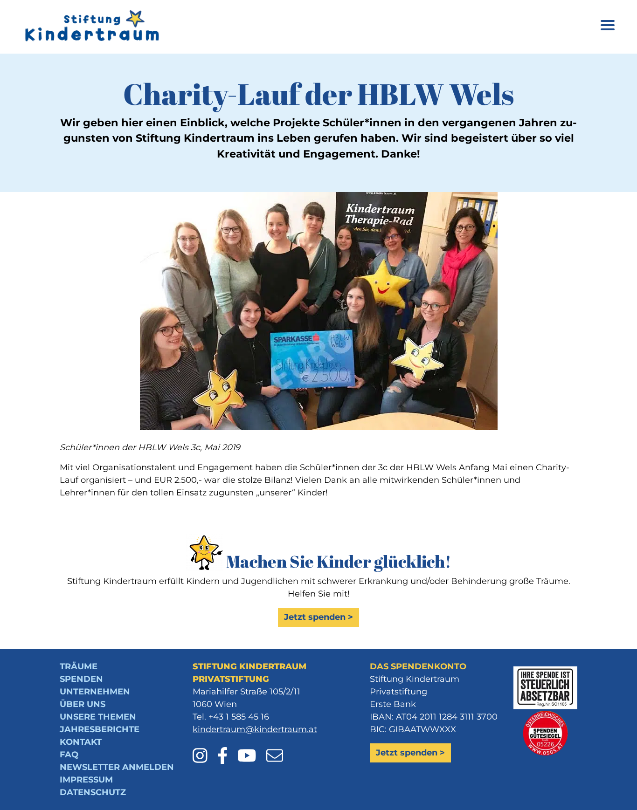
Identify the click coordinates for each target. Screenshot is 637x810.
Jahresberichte (99, 729)
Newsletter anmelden (117, 767)
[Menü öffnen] (608, 27)
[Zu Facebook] (226, 749)
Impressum (86, 780)
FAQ (69, 754)
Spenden (81, 679)
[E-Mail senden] (274, 749)
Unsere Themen (98, 717)
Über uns (82, 704)
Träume (78, 666)
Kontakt (81, 742)
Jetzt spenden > (318, 617)
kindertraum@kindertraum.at (255, 729)
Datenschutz (93, 792)
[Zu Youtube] (250, 749)
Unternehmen (95, 691)
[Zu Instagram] (204, 749)
